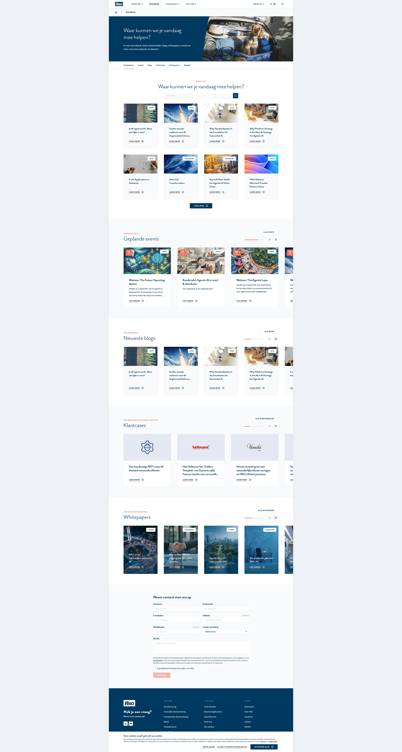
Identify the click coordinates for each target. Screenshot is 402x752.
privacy (263, 741)
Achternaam (208, 604)
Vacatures (248, 717)
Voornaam (157, 604)
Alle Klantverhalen (264, 419)
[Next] (275, 239)
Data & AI (208, 722)
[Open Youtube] (131, 724)
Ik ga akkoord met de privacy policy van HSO (175, 668)
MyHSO (247, 727)
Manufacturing (170, 707)
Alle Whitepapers (266, 510)
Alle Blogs (269, 331)
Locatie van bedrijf (210, 627)
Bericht (156, 638)
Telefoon (226, 615)
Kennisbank (249, 707)
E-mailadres (158, 615)
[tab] (129, 65)
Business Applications (213, 712)
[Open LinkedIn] (126, 724)
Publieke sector (170, 727)
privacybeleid (157, 660)
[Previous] (269, 239)
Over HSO (248, 712)
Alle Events (268, 232)
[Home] (119, 4)
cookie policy (273, 741)
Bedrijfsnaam (176, 627)
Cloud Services (210, 717)
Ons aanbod (209, 727)
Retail (166, 722)
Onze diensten (210, 707)
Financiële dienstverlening (175, 712)
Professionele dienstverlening (176, 717)
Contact (247, 722)
